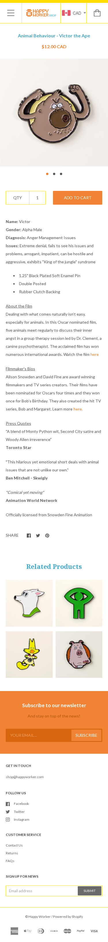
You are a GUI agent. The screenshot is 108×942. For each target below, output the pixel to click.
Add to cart (78, 197)
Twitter (19, 811)
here (94, 354)
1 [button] (47, 174)
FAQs (10, 861)
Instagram (21, 819)
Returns (12, 853)
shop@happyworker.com (25, 777)
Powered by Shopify (68, 916)
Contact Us (14, 845)
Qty (17, 197)
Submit (90, 891)
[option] (54, 112)
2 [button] (54, 174)
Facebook (21, 803)
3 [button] (61, 174)
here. (78, 408)
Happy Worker (40, 916)
